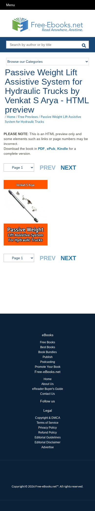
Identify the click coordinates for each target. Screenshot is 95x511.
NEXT (68, 167)
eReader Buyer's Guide (47, 389)
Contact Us (47, 394)
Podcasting (47, 362)
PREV (48, 167)
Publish (48, 357)
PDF (41, 149)
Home (11, 117)
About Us (47, 384)
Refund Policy (47, 432)
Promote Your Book (47, 367)
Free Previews (28, 117)
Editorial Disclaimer (47, 442)
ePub (51, 149)
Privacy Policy (47, 427)
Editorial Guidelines (48, 437)
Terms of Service (47, 422)
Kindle (62, 149)
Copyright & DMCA (47, 418)
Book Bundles (47, 352)
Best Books (47, 347)
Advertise (47, 447)
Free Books (47, 342)
